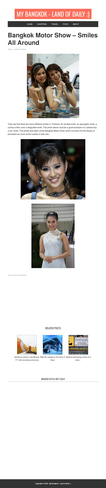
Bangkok (22, 275)
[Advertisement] (53, 305)
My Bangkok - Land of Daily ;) (53, 13)
